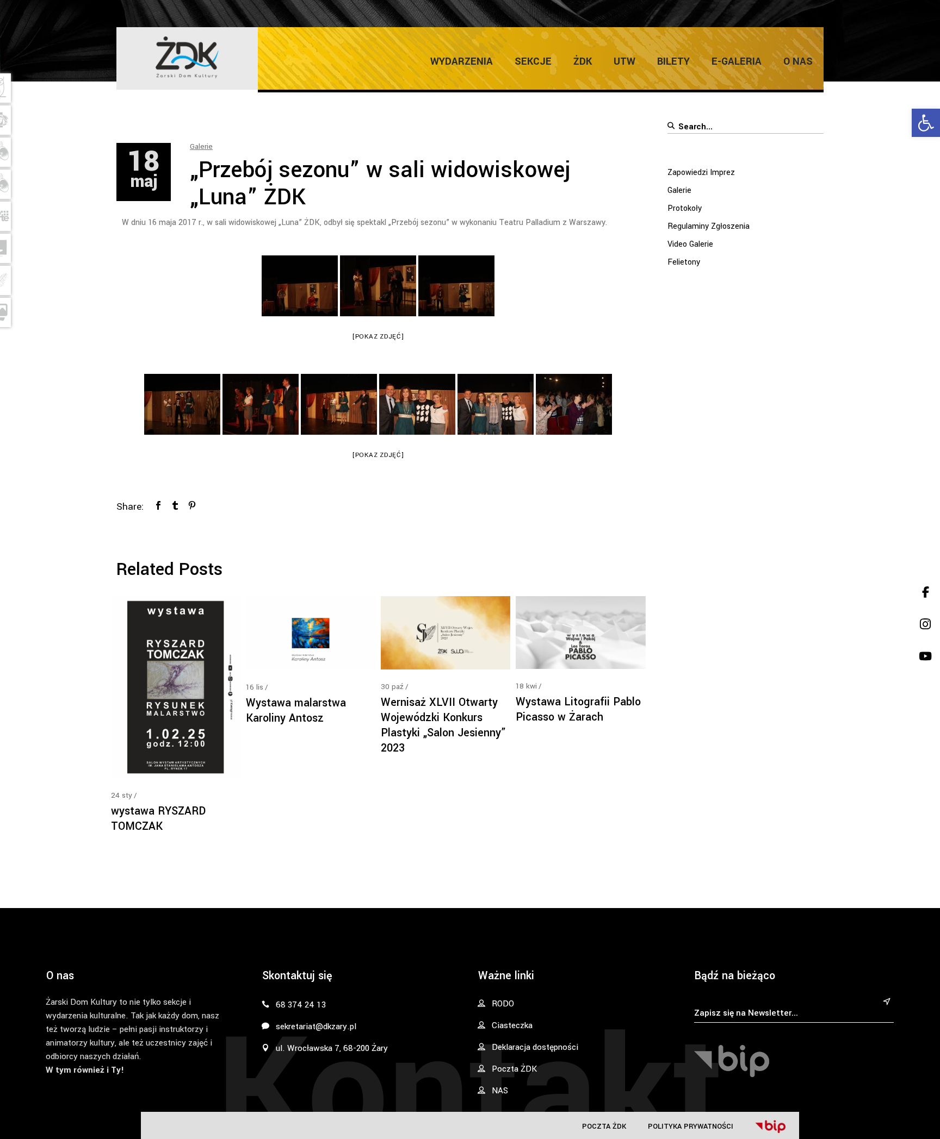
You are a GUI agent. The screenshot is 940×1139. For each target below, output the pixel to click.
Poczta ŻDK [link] (604, 1126)
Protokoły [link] (684, 208)
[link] (926, 123)
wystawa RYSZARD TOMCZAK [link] (158, 818)
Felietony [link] (683, 262)
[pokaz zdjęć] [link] (378, 336)
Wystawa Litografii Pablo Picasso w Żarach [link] (578, 709)
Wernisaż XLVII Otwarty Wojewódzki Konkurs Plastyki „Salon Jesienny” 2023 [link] (443, 725)
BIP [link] (770, 1126)
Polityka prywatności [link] (690, 1126)
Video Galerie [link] (690, 244)
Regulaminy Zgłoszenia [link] (708, 226)
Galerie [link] (201, 146)
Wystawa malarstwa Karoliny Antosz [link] (296, 710)
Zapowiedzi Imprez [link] (701, 172)
